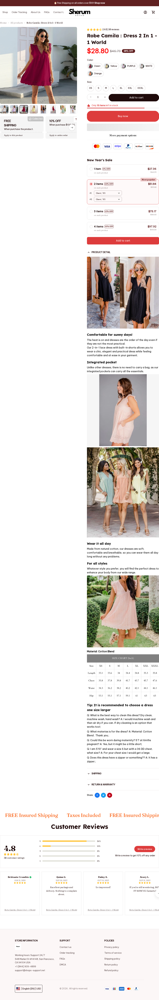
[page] (100, 3)
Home (3, 22)
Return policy (111, 964)
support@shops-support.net (30, 970)
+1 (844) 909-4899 (25, 966)
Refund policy (111, 970)
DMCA (63, 964)
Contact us (65, 947)
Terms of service (113, 952)
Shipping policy (112, 958)
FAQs (62, 958)
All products (16, 22)
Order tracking (67, 952)
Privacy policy (111, 947)
